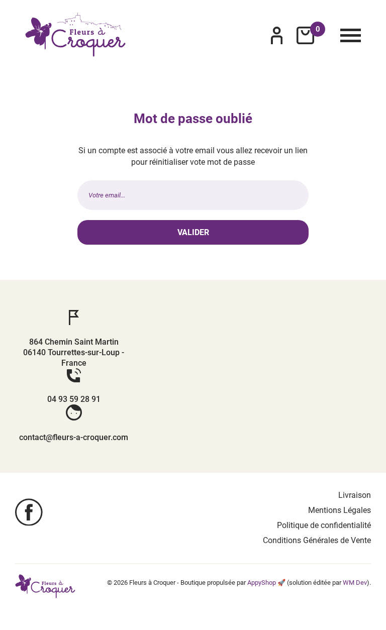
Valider (193, 232)
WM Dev (355, 582)
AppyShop (261, 582)
